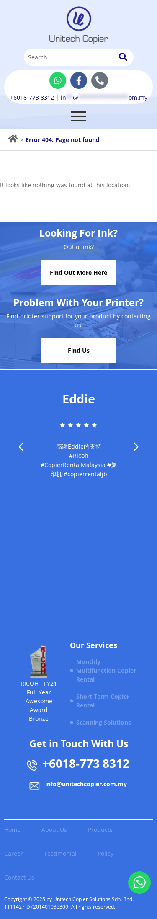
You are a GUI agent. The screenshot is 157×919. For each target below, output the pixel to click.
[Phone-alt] (99, 80)
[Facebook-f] (78, 80)
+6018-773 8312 (32, 97)
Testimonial (60, 853)
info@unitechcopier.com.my (86, 784)
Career (13, 853)
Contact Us (19, 877)
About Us (54, 830)
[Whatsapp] (57, 80)
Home (12, 830)
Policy (105, 853)
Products (100, 830)
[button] (136, 447)
